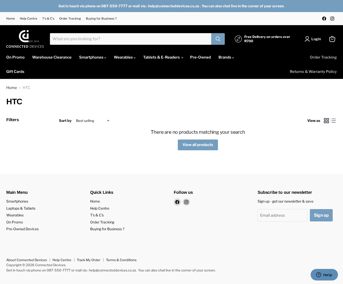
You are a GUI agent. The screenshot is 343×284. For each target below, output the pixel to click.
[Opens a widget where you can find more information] (324, 275)
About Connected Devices (26, 260)
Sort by (65, 121)
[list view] (333, 120)
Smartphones (91, 57)
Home (10, 18)
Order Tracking (70, 18)
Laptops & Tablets (20, 208)
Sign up (321, 215)
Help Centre (28, 18)
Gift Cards (15, 71)
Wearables (124, 57)
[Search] (218, 39)
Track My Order (88, 260)
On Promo (15, 57)
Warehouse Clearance (52, 57)
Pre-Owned (200, 57)
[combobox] (130, 39)
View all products (198, 145)
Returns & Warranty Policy (313, 71)
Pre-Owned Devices (22, 229)
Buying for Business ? (101, 18)
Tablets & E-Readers (162, 57)
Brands (225, 57)
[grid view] (326, 120)
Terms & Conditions (121, 260)
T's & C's (48, 18)
